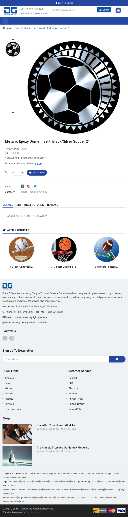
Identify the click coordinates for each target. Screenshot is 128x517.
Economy (86, 482)
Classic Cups (55, 482)
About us (73, 388)
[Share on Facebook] (23, 186)
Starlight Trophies (112, 474)
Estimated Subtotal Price (19, 163)
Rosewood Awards (10, 502)
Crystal (38, 498)
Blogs (6, 418)
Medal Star (87, 490)
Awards (9, 393)
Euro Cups (75, 482)
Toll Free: (25, 13)
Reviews (52, 204)
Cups (7, 383)
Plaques (9, 398)
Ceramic (44, 482)
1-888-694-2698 (54, 312)
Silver (29, 482)
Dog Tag (120, 490)
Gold (23, 482)
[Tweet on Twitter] (36, 186)
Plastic (95, 482)
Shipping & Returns (30, 204)
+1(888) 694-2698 (38, 13)
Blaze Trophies (64, 474)
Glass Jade (60, 498)
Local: (23, 9)
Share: (8, 186)
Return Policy (75, 409)
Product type (12, 148)
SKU (7, 153)
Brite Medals (75, 490)
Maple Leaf (110, 490)
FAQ (71, 383)
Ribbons (21, 490)
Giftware (9, 404)
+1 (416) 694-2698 (24, 312)
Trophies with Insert (11, 478)
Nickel (36, 482)
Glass (44, 498)
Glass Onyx (80, 498)
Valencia (66, 482)
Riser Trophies (79, 474)
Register (69, 3)
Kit (13, 474)
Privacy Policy (76, 398)
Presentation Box (34, 490)
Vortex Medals (62, 490)
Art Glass (70, 498)
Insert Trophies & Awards (34, 191)
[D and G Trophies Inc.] (7, 286)
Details (7, 204)
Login (60, 3)
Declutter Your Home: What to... (57, 425)
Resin (51, 498)
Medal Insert (48, 490)
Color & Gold (34, 474)
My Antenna (32, 512)
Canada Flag (98, 490)
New (24, 478)
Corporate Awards (26, 498)
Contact (73, 378)
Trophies (9, 378)
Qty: (7, 172)
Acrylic (14, 498)
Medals (8, 388)
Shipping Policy (76, 404)
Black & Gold (21, 474)
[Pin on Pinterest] (30, 186)
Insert (101, 482)
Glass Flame (92, 498)
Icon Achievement (95, 474)
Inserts (13, 490)
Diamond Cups (112, 482)
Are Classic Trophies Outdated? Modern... (63, 447)
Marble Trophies (49, 474)
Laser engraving (13, 409)
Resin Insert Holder (107, 498)
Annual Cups (14, 482)
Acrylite (5, 494)
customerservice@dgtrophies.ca (30, 317)
